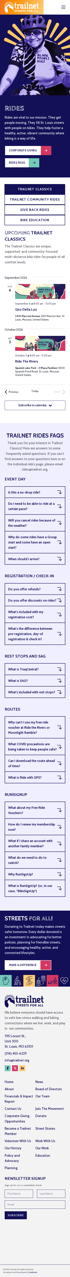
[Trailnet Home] (22, 7)
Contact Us (13, 1109)
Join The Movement (49, 1109)
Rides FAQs (17, 162)
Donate (40, 1116)
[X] (15, 1068)
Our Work (42, 1148)
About (9, 1089)
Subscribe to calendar (32, 405)
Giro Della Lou (26, 309)
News (39, 1082)
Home (9, 1082)
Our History (13, 1148)
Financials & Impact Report (19, 1098)
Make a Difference (23, 965)
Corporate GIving (23, 150)
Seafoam (33, 1272)
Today (35, 391)
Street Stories (45, 1128)
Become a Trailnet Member (18, 1131)
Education (42, 1155)
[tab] (34, 189)
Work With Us (45, 1141)
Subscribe (16, 1215)
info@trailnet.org (17, 1060)
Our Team (42, 1096)
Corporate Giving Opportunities (17, 1118)
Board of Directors (48, 1089)
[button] (35, 492)
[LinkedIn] (22, 1068)
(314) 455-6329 (16, 1053)
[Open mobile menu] (63, 7)
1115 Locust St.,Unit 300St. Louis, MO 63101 (19, 1041)
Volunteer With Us (18, 1141)
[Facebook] (7, 1068)
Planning (11, 1168)
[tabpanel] (35, 323)
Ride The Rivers (26, 361)
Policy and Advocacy (12, 1158)
